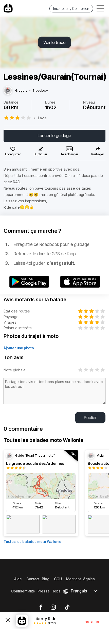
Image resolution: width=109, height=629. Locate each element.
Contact (32, 579)
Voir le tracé (54, 42)
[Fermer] (8, 621)
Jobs (56, 591)
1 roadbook (40, 90)
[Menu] (100, 8)
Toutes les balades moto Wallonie (32, 541)
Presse (44, 591)
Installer (91, 621)
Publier (90, 417)
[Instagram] (53, 607)
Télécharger (69, 154)
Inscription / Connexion (71, 8)
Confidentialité (23, 591)
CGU (58, 579)
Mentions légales (80, 579)
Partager (97, 154)
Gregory (21, 90)
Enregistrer (13, 154)
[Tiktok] (67, 607)
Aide (18, 579)
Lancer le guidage (54, 135)
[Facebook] (40, 607)
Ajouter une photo (19, 348)
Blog (45, 579)
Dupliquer (40, 154)
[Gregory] (8, 90)
